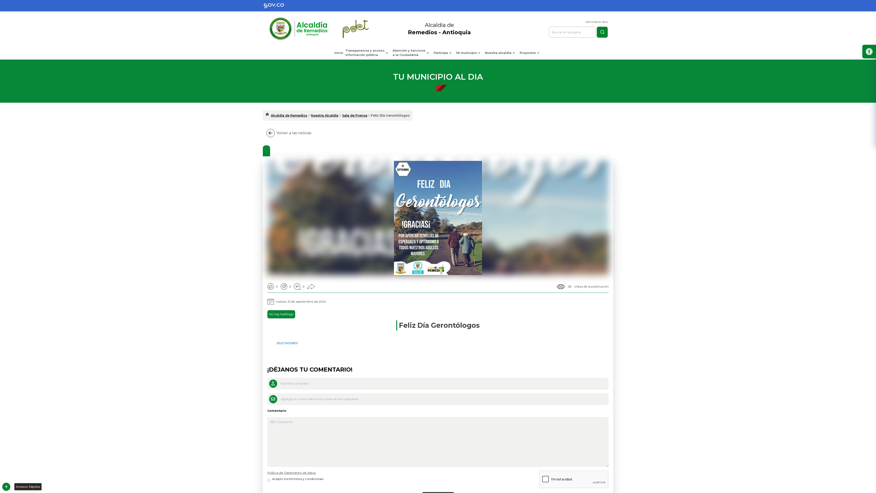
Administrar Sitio (596, 22)
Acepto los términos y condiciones (297, 479)
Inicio (338, 53)
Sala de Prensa (354, 115)
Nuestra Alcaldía (324, 115)
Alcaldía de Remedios (289, 115)
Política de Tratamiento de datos (291, 473)
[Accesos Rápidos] (6, 487)
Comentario (276, 410)
